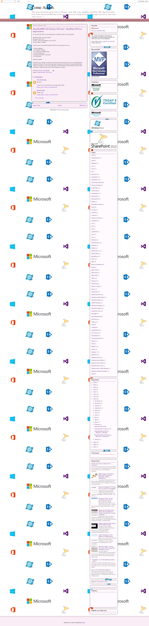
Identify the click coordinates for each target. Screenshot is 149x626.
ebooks (93, 201)
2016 (94, 384)
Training (93, 327)
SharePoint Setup (96, 308)
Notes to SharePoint (96, 264)
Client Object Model (96, 182)
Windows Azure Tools (97, 365)
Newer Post (36, 105)
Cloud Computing (96, 185)
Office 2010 (94, 270)
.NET (92, 155)
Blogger (83, 622)
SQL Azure (94, 319)
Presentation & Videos (79, 20)
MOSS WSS (94, 253)
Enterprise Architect (96, 204)
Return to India (95, 286)
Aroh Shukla (40, 80)
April (96, 419)
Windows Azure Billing (97, 360)
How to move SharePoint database (100, 570)
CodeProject (94, 188)
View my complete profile (98, 30)
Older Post (82, 105)
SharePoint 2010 (41, 72)
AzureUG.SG (43, 20)
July (96, 412)
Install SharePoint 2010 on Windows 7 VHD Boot (101, 431)
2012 (94, 394)
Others (93, 278)
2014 (94, 389)
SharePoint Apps (95, 302)
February (97, 424)
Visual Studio (94, 335)
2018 (94, 382)
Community (94, 190)
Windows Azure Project (97, 363)
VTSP (93, 343)
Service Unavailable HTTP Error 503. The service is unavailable (107, 487)
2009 (94, 442)
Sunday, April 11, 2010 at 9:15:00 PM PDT (47, 94)
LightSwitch (94, 231)
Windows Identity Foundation (99, 371)
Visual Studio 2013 (96, 338)
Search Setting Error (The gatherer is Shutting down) (106, 535)
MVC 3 (93, 259)
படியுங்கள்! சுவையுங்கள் (108, 41)
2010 (94, 399)
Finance (93, 212)
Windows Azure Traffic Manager (100, 368)
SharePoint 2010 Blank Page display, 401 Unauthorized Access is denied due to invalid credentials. (107, 512)
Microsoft (93, 240)
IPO (92, 226)
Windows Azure (95, 357)
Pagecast (93, 281)
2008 (94, 444)
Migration (93, 245)
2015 (94, 387)
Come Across (43, 7)
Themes (93, 322)
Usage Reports (95, 330)
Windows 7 (94, 352)
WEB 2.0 (93, 346)
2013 (94, 392)
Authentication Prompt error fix (102, 429)
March (97, 422)
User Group (49, 72)
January (97, 439)
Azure (93, 168)
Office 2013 (94, 272)
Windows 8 (94, 354)
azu (92, 166)
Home (34, 20)
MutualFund (94, 256)
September (98, 408)
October (97, 405)
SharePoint (94, 292)
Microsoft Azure (95, 242)
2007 (94, 447)
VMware (93, 341)
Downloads (68, 20)
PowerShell (94, 283)
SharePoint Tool (95, 311)
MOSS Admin (95, 251)
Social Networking (96, 316)
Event (93, 207)
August (97, 410)
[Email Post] (53, 70)
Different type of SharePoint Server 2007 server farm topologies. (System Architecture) (106, 476)
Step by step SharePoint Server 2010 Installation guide (107, 524)
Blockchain (94, 174)
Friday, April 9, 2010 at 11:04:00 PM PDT (47, 87)
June (96, 415)
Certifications (94, 179)
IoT (92, 223)
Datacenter (94, 196)
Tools (92, 324)
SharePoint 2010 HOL (100, 426)
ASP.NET (93, 163)
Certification (94, 177)
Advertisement (95, 158)
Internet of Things (96, 218)
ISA (92, 229)
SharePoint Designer (97, 305)
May (96, 417)
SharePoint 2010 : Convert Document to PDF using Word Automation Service (107, 548)
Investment (94, 220)
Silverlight (94, 313)
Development (95, 199)
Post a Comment (39, 98)
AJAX (92, 160)
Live (92, 237)
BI (92, 171)
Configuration (95, 193)
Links (92, 234)
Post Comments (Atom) (63, 109)
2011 (94, 396)
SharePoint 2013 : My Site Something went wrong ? (106, 499)
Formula (93, 215)
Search (93, 289)
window (93, 349)
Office (93, 267)
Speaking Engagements (56, 20)
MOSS (93, 248)
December (98, 401)
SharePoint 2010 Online (97, 297)
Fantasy (93, 210)
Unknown (39, 90)
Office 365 (94, 275)
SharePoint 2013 (96, 300)
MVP (92, 261)
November (98, 403)
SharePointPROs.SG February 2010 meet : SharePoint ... (102, 435)
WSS (92, 374)
